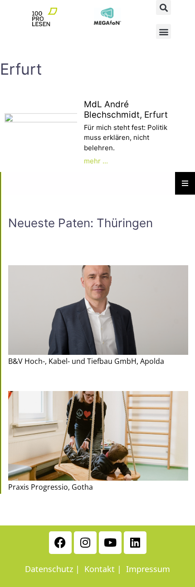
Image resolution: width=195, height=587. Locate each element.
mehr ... (96, 161)
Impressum (148, 568)
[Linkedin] (135, 542)
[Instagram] (85, 542)
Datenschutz (49, 568)
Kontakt (99, 568)
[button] (163, 7)
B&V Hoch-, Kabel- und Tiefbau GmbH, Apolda (86, 361)
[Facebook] (60, 542)
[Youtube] (110, 542)
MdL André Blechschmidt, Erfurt (126, 109)
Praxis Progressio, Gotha (50, 487)
